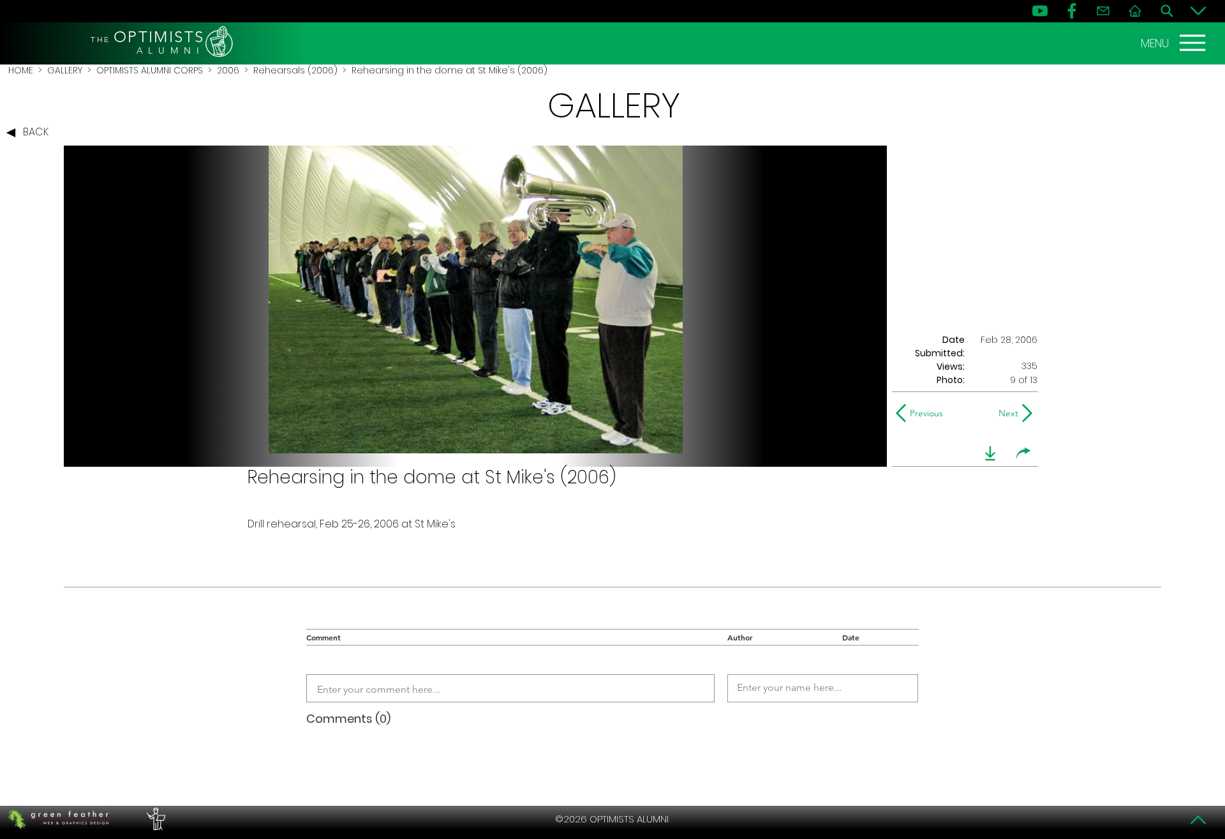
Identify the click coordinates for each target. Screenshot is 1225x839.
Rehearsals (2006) (295, 70)
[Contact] (1103, 11)
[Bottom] (1198, 11)
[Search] (1167, 11)
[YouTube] (1040, 11)
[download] (990, 453)
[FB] (1072, 11)
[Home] (1135, 11)
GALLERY (64, 70)
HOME (20, 70)
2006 (228, 70)
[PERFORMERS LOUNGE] (154, 819)
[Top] (1198, 820)
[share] (1023, 453)
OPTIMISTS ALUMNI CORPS (149, 70)
